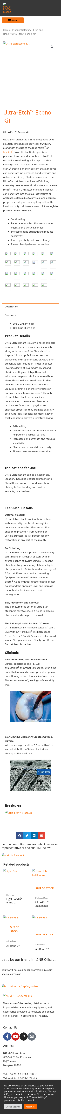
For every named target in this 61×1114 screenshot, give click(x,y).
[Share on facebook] (19, 835)
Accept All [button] (30, 1106)
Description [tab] (11, 306)
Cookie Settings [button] (13, 1106)
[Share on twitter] (27, 835)
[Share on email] (41, 835)
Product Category (21, 29)
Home (6, 29)
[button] (52, 47)
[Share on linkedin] (34, 835)
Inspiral (8, 152)
